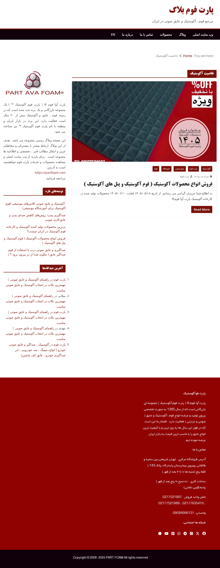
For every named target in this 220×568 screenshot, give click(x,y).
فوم (155, 168)
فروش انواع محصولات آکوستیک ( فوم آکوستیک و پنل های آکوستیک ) (148, 184)
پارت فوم (193, 168)
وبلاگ (182, 34)
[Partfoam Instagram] (191, 534)
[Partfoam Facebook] (204, 534)
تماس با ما (146, 34)
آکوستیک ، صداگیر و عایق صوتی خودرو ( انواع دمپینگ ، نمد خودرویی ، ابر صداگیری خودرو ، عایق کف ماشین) (37, 349)
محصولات (166, 34)
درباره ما (127, 34)
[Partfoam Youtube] (166, 534)
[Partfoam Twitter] (197, 534)
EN (113, 34)
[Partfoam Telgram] (185, 534)
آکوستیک (207, 168)
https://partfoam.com (50, 173)
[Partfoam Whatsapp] (178, 534)
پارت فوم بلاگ (191, 10)
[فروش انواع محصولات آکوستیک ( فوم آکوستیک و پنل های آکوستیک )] (144, 121)
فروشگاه (166, 168)
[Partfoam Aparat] (160, 534)
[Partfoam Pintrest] (172, 534)
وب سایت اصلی (203, 34)
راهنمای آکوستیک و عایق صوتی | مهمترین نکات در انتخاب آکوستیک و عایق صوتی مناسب (36, 284)
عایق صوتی (179, 168)
